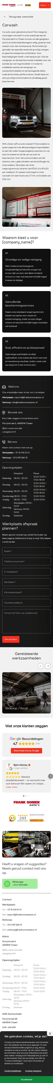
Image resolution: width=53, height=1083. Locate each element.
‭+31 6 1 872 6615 (20, 884)
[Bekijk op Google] (9, 766)
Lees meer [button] (11, 787)
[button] (2, 776)
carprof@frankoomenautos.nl (29, 397)
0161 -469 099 (9, 1027)
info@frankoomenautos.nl (24, 402)
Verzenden (11, 639)
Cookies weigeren (33, 1071)
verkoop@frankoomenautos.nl (22, 929)
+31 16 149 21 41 (22, 452)
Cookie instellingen (12, 1071)
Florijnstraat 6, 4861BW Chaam (17, 423)
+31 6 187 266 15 (19, 457)
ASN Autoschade (12, 1014)
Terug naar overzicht (21, 17)
